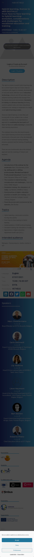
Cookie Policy (13, 554)
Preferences (17, 550)
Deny (17, 545)
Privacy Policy (20, 554)
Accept (17, 540)
